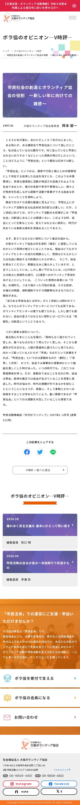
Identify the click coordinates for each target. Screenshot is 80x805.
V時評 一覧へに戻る (38, 470)
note (24, 792)
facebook (62, 784)
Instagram (24, 784)
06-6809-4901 (20, 776)
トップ (6, 50)
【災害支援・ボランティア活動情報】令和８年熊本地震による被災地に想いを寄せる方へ (35, 5)
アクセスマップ (61, 769)
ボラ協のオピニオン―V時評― (29, 50)
